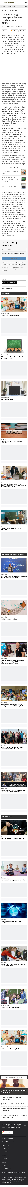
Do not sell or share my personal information (13, 1172)
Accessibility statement (8, 1152)
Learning (4, 10)
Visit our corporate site (14, 1127)
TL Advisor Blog (11, 282)
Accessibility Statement (8, 1169)
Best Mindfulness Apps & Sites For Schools (14, 1109)
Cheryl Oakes (6, 26)
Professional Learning (13, 10)
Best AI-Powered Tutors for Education (12, 1098)
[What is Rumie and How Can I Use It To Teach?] (14, 1087)
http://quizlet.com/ (8, 235)
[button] (2, 2)
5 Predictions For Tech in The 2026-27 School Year (15, 1116)
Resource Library (12, 6)
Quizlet (4, 194)
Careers (4, 1155)
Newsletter (23, 30)
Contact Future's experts (8, 1142)
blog (3, 282)
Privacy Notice (22, 264)
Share (5, 30)
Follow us (15, 30)
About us (4, 1162)
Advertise (4, 1158)
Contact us (4, 1165)
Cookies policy (5, 1148)
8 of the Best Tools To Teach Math (14, 1104)
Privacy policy (5, 1145)
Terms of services (20, 262)
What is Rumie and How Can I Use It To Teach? (14, 1091)
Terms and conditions (7, 1138)
